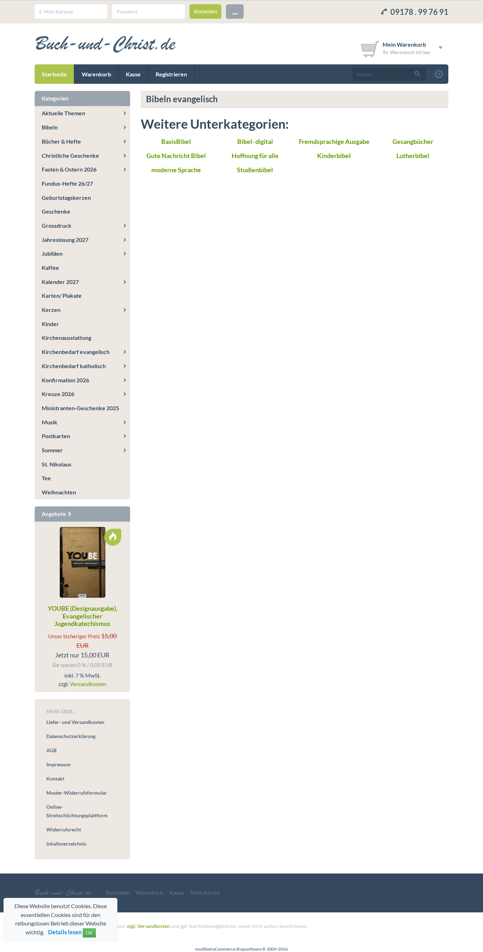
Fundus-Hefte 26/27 (67, 183)
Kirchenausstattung (66, 337)
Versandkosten (88, 683)
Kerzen (51, 309)
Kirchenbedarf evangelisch (76, 351)
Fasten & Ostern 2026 (69, 169)
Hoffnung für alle (255, 155)
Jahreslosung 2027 (65, 239)
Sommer (52, 450)
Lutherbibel (412, 155)
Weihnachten (59, 492)
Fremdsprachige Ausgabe (334, 141)
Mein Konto (205, 892)
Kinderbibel (334, 155)
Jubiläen (52, 253)
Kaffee (50, 267)
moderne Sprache (176, 170)
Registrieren (171, 74)
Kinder (50, 323)
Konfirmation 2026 (65, 380)
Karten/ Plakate (62, 295)
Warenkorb (96, 74)
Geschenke (56, 211)
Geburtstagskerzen (66, 197)
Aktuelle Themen (63, 113)
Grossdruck (56, 225)
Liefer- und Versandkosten (75, 722)
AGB (51, 750)
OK (89, 933)
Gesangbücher (412, 141)
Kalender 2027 (60, 281)
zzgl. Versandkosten (148, 926)
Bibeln (50, 127)
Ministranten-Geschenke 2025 (80, 408)
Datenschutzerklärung (70, 736)
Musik (49, 422)
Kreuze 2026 (58, 393)
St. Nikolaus (56, 464)
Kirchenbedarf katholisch (74, 365)
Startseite (54, 74)
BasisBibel (176, 141)
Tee (46, 478)
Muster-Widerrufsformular (76, 793)
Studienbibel (255, 170)
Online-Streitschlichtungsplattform (76, 811)
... (235, 11)
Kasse (133, 74)
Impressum (58, 764)
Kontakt (55, 779)
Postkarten (56, 436)
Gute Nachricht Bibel (176, 155)
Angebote (54, 514)
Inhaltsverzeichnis (66, 844)
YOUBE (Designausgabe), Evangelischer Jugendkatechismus (82, 615)
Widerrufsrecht (63, 829)
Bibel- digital (255, 141)
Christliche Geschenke (70, 155)
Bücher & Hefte (61, 141)
